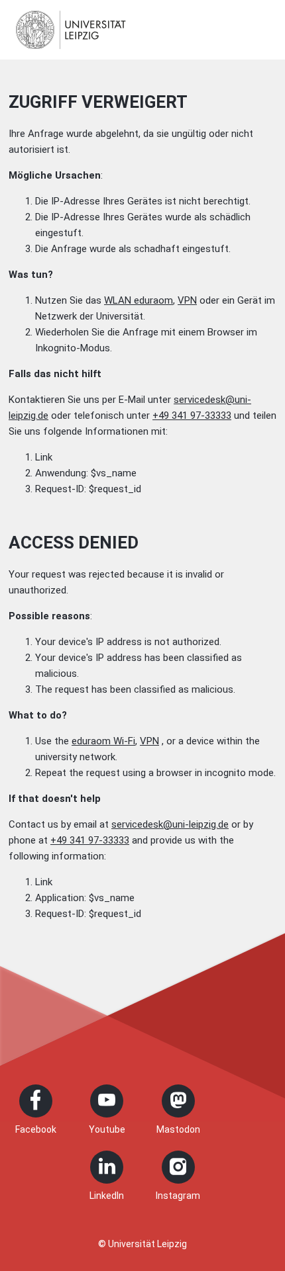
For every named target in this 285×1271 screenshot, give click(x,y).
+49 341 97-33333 (191, 415)
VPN (187, 300)
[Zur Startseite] (71, 30)
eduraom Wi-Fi (103, 741)
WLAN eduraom (138, 300)
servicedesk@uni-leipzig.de (170, 824)
